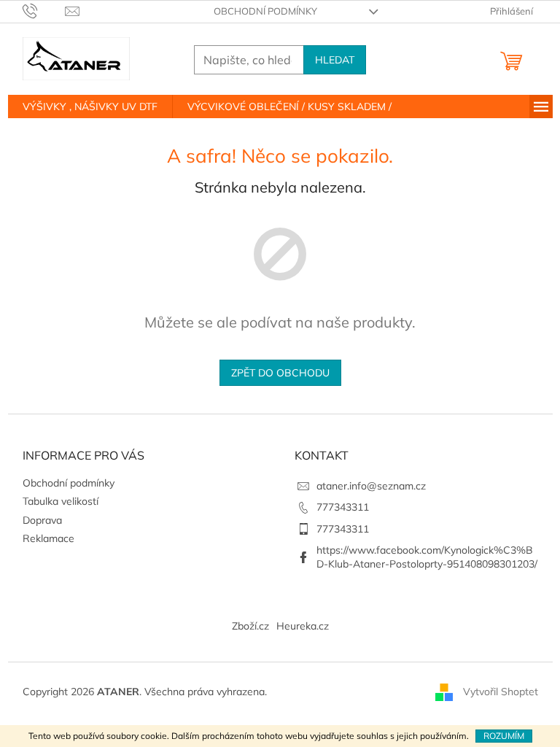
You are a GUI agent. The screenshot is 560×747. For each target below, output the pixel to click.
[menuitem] (90, 106)
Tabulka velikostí (60, 501)
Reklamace (48, 538)
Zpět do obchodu (280, 372)
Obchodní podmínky (265, 11)
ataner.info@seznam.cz (371, 485)
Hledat (334, 59)
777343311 (342, 507)
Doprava (42, 520)
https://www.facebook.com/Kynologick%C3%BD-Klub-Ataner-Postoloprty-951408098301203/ (426, 556)
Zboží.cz (250, 625)
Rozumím (503, 735)
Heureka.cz (302, 625)
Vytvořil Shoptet (500, 690)
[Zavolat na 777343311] (44, 10)
